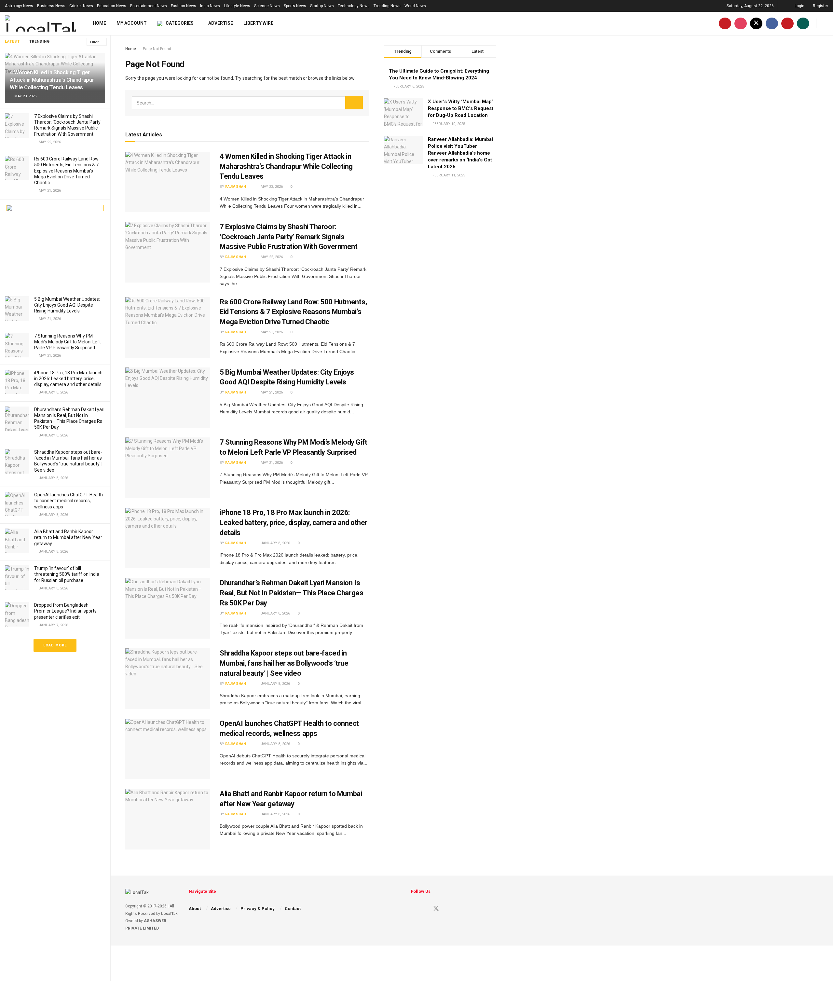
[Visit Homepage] (40, 23)
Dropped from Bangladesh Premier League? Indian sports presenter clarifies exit (65, 610)
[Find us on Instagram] (740, 23)
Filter (94, 42)
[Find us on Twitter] (756, 23)
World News (415, 6)
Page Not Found (157, 49)
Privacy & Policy (257, 908)
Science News (267, 6)
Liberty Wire (258, 23)
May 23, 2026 (271, 187)
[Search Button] (825, 23)
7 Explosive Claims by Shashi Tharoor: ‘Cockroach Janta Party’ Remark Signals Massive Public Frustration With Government (289, 237)
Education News (111, 6)
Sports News (295, 6)
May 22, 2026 (271, 257)
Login (799, 6)
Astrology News (19, 6)
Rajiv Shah (239, 187)
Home (99, 23)
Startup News (322, 6)
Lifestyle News (237, 6)
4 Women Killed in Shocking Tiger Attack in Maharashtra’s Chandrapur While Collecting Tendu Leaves (52, 79)
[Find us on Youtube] (725, 23)
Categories (180, 23)
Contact (293, 908)
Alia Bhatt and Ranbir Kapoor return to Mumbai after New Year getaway (68, 537)
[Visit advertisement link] (55, 245)
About (195, 908)
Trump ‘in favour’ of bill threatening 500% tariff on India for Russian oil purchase (66, 574)
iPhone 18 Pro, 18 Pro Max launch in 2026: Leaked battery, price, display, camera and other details (68, 378)
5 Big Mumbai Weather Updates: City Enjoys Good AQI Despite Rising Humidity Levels (67, 305)
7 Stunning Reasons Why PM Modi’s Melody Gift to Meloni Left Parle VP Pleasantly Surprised (67, 341)
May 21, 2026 (271, 332)
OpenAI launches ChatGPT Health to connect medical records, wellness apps (68, 500)
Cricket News (81, 6)
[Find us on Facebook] (772, 23)
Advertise (220, 23)
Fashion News (183, 6)
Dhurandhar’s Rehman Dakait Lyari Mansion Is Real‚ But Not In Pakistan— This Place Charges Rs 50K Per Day (291, 593)
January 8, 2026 (275, 543)
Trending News (387, 6)
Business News (51, 6)
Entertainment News (148, 6)
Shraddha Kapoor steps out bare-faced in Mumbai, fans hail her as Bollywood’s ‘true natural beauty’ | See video (284, 663)
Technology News (354, 6)
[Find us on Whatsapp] (803, 23)
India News (210, 6)
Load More (55, 645)
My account (131, 23)
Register (820, 6)
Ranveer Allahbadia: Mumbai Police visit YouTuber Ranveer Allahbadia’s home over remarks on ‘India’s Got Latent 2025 (460, 153)
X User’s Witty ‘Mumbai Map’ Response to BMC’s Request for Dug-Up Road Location (460, 108)
